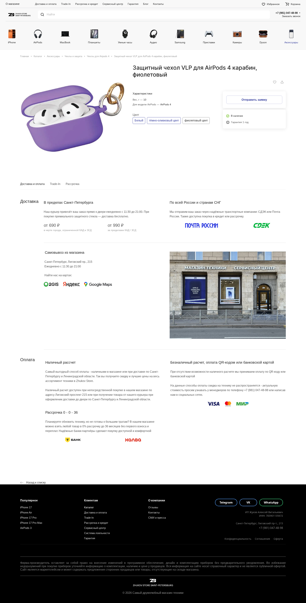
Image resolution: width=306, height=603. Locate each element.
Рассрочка (72, 183)
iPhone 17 (26, 507)
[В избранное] (274, 82)
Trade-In (55, 183)
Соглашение (262, 538)
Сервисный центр (95, 527)
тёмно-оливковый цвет (164, 120)
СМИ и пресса (157, 517)
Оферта (278, 538)
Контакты (154, 512)
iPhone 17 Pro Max (31, 522)
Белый (139, 120)
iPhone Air (26, 512)
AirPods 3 (26, 527)
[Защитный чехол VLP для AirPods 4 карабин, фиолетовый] (72, 116)
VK (248, 502)
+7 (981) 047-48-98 (287, 12)
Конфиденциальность (238, 538)
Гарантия (89, 538)
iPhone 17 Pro (28, 517)
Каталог (89, 507)
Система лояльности (97, 533)
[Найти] (42, 14)
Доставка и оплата (32, 183)
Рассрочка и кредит (96, 522)
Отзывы (153, 507)
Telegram (226, 502)
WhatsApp (271, 502)
